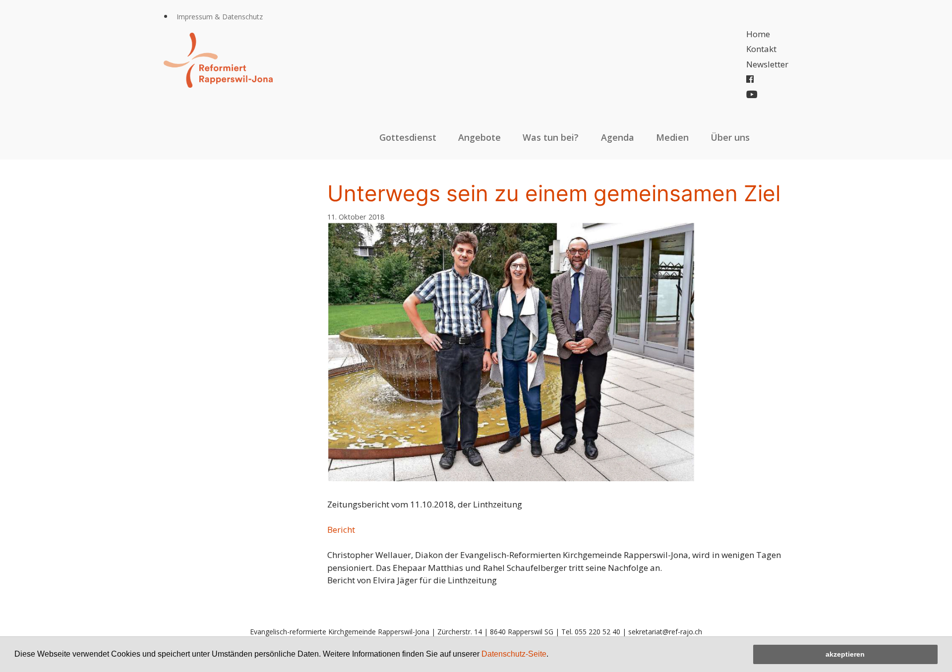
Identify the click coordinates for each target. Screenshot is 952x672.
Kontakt (761, 49)
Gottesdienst (407, 137)
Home (758, 34)
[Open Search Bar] (777, 137)
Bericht (341, 529)
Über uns (730, 137)
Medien (672, 137)
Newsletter (767, 64)
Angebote (479, 137)
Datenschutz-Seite (513, 654)
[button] (551, 655)
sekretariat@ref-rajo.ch (665, 631)
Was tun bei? (551, 137)
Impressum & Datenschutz (220, 16)
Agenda (617, 137)
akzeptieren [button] (845, 654)
